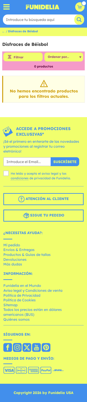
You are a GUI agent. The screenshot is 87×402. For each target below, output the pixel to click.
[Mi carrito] (80, 7)
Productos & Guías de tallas (27, 254)
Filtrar (18, 57)
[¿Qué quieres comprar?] (6, 7)
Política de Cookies (19, 300)
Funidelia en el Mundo (22, 285)
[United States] (7, 348)
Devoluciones (15, 259)
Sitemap (10, 305)
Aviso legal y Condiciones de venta (32, 290)
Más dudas (12, 264)
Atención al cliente (47, 198)
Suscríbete (65, 161)
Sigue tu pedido (46, 215)
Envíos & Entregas (19, 249)
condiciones (20, 178)
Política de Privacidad (21, 295)
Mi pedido (11, 245)
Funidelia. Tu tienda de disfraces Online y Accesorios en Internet (42, 6)
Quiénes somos (16, 319)
